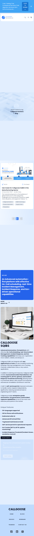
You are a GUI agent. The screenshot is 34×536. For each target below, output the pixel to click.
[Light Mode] (11, 531)
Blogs (22, 514)
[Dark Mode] (25, 17)
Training (12, 525)
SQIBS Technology (20, 202)
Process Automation (8, 204)
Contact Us (22, 525)
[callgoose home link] (3, 17)
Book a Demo (6, 438)
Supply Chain (19, 204)
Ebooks (11, 519)
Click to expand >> (25, 6)
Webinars (22, 519)
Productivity (6, 207)
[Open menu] (31, 17)
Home (11, 514)
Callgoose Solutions (8, 202)
